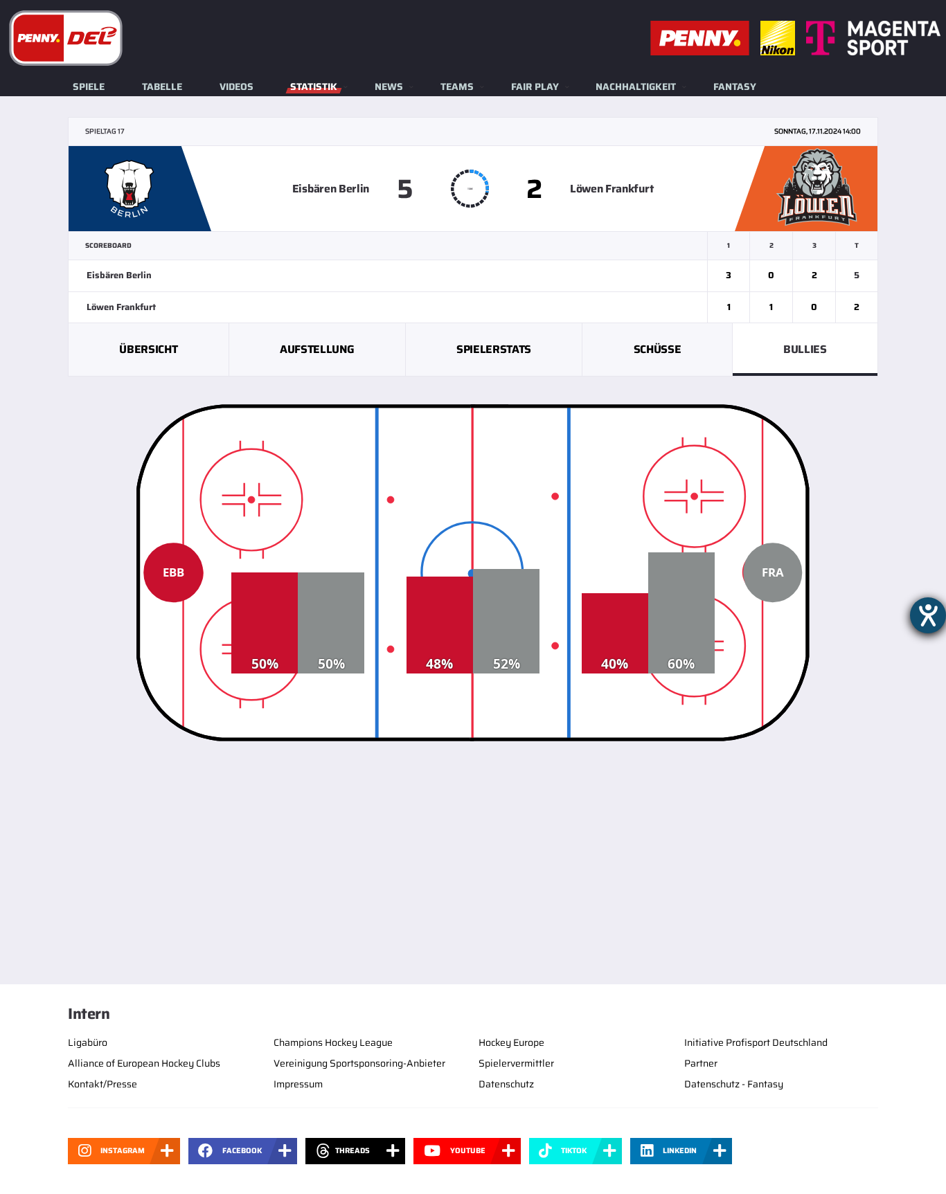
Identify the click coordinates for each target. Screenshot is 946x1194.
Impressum (298, 1084)
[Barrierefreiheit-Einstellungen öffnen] (928, 615)
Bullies (805, 349)
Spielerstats (493, 349)
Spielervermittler (516, 1063)
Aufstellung (317, 349)
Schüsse (657, 349)
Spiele (89, 86)
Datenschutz (506, 1084)
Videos (236, 86)
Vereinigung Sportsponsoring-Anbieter (359, 1063)
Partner (700, 1063)
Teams (457, 86)
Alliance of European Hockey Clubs (144, 1063)
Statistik (313, 86)
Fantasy (734, 86)
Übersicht (148, 349)
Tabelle (162, 86)
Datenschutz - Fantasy (733, 1084)
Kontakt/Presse (102, 1084)
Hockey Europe (511, 1042)
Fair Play (535, 86)
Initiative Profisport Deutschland (756, 1042)
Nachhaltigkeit (636, 86)
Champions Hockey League (333, 1042)
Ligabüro (87, 1042)
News (389, 86)
